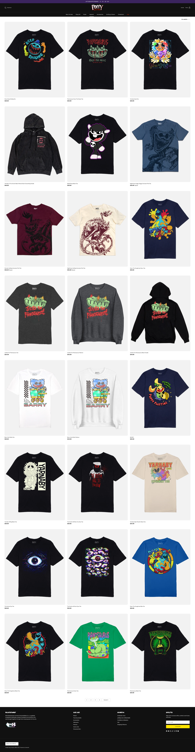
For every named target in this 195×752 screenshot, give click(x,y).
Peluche (75, 724)
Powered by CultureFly (24, 747)
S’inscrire (178, 726)
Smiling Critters (110, 14)
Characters (121, 14)
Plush (84, 14)
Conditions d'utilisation (122, 720)
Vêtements (76, 722)
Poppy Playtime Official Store (14, 747)
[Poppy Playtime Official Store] (97, 8)
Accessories (100, 14)
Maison (75, 715)
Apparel (91, 14)
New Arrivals (69, 14)
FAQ (118, 722)
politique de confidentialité (123, 718)
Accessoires (76, 720)
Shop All (78, 14)
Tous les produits (77, 718)
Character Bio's (77, 729)
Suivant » (106, 700)
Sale (128, 14)
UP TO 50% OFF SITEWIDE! (92, 1)
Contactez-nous (121, 715)
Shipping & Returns (122, 724)
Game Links (76, 727)
